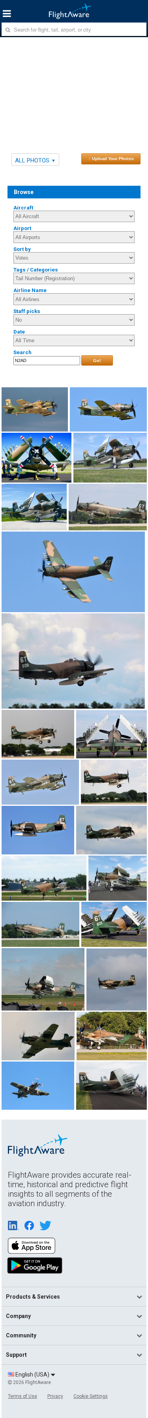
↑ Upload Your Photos (111, 158)
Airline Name (30, 290)
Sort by (22, 249)
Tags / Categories (35, 270)
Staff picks (26, 311)
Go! (97, 360)
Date (19, 332)
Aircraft (23, 208)
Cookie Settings (90, 1396)
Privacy (55, 1396)
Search (22, 352)
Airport (22, 228)
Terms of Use (22, 1396)
